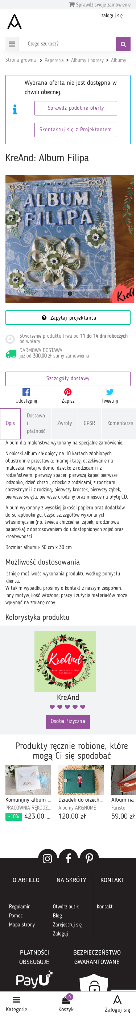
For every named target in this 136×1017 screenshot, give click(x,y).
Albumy (118, 60)
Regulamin (19, 906)
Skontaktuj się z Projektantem (76, 130)
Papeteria (54, 60)
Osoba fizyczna (68, 721)
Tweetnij (110, 401)
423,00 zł (29, 816)
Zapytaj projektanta (72, 318)
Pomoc (16, 916)
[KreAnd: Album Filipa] (69, 239)
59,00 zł (123, 816)
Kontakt (105, 906)
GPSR (89, 423)
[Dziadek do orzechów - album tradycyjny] (81, 780)
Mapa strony (22, 925)
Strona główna (20, 60)
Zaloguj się (117, 1010)
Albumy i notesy (87, 60)
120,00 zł (72, 816)
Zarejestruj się (67, 925)
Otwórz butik (66, 906)
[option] (28, 793)
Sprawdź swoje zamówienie (103, 5)
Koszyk (66, 1010)
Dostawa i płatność (36, 423)
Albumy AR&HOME (77, 808)
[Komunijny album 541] (28, 780)
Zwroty (64, 423)
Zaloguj (60, 934)
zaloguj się (112, 15)
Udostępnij (26, 401)
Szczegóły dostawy (68, 379)
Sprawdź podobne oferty (76, 108)
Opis (10, 423)
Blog (57, 916)
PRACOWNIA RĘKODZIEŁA (28, 808)
